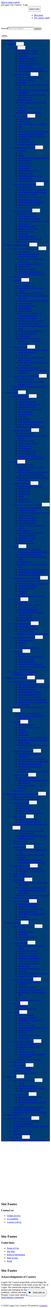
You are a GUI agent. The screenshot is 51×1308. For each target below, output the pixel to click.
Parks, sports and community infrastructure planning (25, 673)
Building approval (26, 725)
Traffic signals (18, 874)
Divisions (22, 997)
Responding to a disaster (29, 199)
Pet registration (24, 119)
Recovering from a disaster (30, 202)
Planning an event (26, 543)
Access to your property (29, 424)
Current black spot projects (30, 868)
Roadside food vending (28, 323)
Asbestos (22, 730)
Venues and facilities (21, 623)
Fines (14, 462)
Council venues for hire (28, 629)
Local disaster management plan (32, 192)
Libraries (16, 599)
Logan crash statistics (27, 906)
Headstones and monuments (30, 656)
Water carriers (24, 336)
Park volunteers (25, 412)
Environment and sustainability (26, 578)
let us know (42, 1185)
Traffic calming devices (28, 919)
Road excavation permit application (34, 895)
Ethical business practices (29, 264)
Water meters (24, 223)
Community (12, 392)
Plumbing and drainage (22, 751)
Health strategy (25, 501)
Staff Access (12, 1258)
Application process (27, 1017)
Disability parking (26, 441)
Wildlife (21, 593)
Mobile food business (27, 318)
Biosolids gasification (27, 241)
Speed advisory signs (27, 911)
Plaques (21, 654)
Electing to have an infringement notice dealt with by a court (32, 473)
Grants (15, 546)
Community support (27, 510)
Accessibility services (27, 607)
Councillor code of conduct (30, 990)
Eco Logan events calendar (30, 1097)
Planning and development (24, 681)
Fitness (21, 1083)
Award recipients (25, 379)
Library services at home (29, 617)
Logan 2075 (23, 939)
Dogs (20, 129)
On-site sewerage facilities (30, 764)
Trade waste (23, 355)
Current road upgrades (28, 819)
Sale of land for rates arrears (30, 68)
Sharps (21, 496)
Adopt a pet (23, 121)
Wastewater (23, 234)
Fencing (21, 150)
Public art (22, 645)
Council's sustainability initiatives (33, 973)
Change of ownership (27, 61)
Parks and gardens (20, 396)
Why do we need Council (23, 1073)
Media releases (19, 1065)
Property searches (20, 775)
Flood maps (17, 790)
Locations (22, 602)
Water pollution (25, 178)
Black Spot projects (21, 866)
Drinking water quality (28, 228)
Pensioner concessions (28, 53)
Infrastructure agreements (29, 713)
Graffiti (21, 155)
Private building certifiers (29, 727)
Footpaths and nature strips (30, 175)
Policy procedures (26, 1051)
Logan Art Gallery (26, 631)
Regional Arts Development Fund (33, 569)
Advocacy (22, 971)
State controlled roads (22, 876)
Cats (20, 126)
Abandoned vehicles (27, 451)
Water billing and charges (29, 218)
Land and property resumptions (32, 699)
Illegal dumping (25, 163)
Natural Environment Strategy (31, 596)
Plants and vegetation (27, 586)
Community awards (27, 538)
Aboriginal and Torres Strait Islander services (30, 613)
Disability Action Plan (22, 1131)
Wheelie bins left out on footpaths (33, 181)
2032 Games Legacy (27, 520)
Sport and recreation (27, 518)
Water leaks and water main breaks (33, 221)
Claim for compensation (29, 961)
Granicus (43, 1305)
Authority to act (25, 66)
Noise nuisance (25, 160)
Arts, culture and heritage (23, 637)
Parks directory (25, 399)
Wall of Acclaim (25, 540)
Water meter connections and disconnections (31, 358)
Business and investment (18, 245)
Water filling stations (27, 226)
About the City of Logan (23, 926)
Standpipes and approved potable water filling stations (33, 351)
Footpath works (25, 805)
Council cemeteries (26, 661)
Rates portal (23, 56)
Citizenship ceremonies (28, 963)
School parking (25, 446)
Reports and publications (29, 968)
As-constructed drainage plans (31, 759)
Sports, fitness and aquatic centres (33, 634)
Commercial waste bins (28, 367)
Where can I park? (26, 433)
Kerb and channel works (29, 810)
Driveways (23, 732)
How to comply (25, 283)
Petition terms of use (27, 1009)
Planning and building (16, 678)
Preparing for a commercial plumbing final (30, 767)
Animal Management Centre (30, 134)
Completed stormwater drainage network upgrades (32, 837)
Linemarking (24, 808)
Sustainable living (26, 588)
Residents (11, 44)
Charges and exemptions (29, 63)
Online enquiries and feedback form (28, 1140)
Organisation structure (28, 951)
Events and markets (27, 305)
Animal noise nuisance (28, 144)
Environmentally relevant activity (33, 300)
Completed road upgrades (29, 822)
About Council (13, 922)
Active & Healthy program (30, 486)
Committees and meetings (29, 1000)
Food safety (23, 499)
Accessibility (12, 1219)
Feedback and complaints (29, 958)
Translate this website (22, 1134)
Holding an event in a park (30, 409)
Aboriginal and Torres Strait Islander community (30, 534)
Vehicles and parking (21, 430)
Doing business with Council (25, 248)
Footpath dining (25, 311)
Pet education (24, 139)
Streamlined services (27, 689)
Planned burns (24, 419)
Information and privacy (29, 953)
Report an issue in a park (29, 404)
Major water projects (27, 216)
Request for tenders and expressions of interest (28, 255)
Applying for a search (28, 778)
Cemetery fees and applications (32, 667)
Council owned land (21, 1070)
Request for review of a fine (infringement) (30, 468)
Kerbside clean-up (26, 80)
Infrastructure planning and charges (34, 687)
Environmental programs (29, 581)
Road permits (18, 880)
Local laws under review (29, 1046)
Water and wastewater (22, 211)
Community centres (27, 626)
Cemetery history (25, 669)
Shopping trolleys (26, 173)
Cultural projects (25, 640)
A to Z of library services (29, 605)
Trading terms (24, 266)
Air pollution (24, 168)
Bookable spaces (25, 620)
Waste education (25, 100)
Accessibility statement (22, 1123)
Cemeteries (17, 651)
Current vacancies (26, 1015)
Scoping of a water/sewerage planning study (31, 717)
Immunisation (24, 489)
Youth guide (23, 1038)
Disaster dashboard (26, 187)
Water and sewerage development (27, 707)
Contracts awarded (26, 269)
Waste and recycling (21, 74)
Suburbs (22, 929)
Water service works (27, 213)
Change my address (27, 58)
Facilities (22, 82)
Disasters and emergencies (24, 184)
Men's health (23, 494)
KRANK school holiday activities (27, 1107)
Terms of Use (13, 1248)
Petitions (16, 1003)
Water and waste (19, 347)
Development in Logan (28, 684)
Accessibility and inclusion (19, 1118)
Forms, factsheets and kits (29, 697)
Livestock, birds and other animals (33, 131)
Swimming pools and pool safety (32, 737)
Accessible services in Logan (25, 1121)
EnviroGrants (24, 562)
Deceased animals (26, 141)
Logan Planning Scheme (29, 692)
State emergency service (29, 205)
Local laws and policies (22, 1041)
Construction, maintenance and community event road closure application (32, 890)
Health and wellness (21, 483)
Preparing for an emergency (30, 197)
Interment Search (25, 659)
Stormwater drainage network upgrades (30, 824)
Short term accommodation (30, 331)
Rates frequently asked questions (32, 71)
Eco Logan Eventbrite (28, 1099)
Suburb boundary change (29, 1059)
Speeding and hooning (28, 904)
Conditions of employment (30, 1020)
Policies (21, 1049)
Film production (25, 303)
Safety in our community (29, 507)
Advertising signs (26, 285)
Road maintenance (20, 803)
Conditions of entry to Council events (29, 1112)
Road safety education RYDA (31, 914)
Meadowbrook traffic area (29, 456)
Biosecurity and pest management (33, 583)
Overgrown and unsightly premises (33, 158)
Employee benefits (26, 1025)
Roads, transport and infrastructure (22, 794)
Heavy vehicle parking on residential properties (29, 314)
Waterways (23, 591)
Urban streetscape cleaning (30, 813)
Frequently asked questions (30, 271)
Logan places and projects (29, 694)
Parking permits (25, 448)
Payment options (25, 465)
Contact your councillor (28, 982)
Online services (14, 1115)
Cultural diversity (26, 515)
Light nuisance (24, 165)
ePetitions (22, 1006)
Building (16, 722)
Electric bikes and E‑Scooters (31, 458)
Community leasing (27, 523)
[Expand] (20, 44)
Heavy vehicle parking (28, 443)
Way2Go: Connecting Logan (25, 897)
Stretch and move (26, 1091)
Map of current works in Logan (26, 797)
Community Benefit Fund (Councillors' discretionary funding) (34, 550)
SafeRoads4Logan (20, 901)
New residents (24, 530)
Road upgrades (19, 816)
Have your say (19, 1062)
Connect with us (14, 1137)
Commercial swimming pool (30, 293)
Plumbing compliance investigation (33, 771)
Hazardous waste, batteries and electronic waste (32, 96)
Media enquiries (25, 1068)
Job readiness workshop (29, 1035)
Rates (14, 48)
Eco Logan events (20, 1094)
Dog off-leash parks (27, 401)
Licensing (16, 280)
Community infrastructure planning (33, 513)
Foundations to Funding (29, 574)
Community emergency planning (32, 189)
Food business (24, 308)
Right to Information (16, 1254)
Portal (9, 1261)
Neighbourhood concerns (23, 147)
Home (6, 1145)
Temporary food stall (27, 333)
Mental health (24, 491)
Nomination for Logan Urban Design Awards (31, 382)
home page (29, 1181)
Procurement (23, 251)
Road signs (23, 916)
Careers (15, 1012)
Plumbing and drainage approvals (33, 761)
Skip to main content (10, 2)
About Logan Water (27, 236)
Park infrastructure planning (30, 422)
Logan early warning (27, 194)
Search (4, 28)
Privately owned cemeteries (30, 664)
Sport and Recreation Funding (31, 572)
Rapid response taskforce (29, 170)
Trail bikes (22, 417)
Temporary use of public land (31, 427)
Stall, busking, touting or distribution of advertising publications (29, 341)
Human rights (24, 966)
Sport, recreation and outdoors (31, 1088)
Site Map (11, 1251)
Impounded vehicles (27, 453)
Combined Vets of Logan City (31, 136)
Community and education (30, 239)
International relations (27, 937)
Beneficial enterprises (27, 976)
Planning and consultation (29, 112)
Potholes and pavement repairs (26, 799)
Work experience (25, 1030)
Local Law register (26, 1044)
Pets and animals (19, 116)
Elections (22, 985)
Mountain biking (25, 414)
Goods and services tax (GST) (31, 274)
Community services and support (27, 505)
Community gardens (27, 406)
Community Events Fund (29, 554)
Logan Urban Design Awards (25, 376)
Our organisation (19, 943)
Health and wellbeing (27, 1086)
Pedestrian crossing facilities (30, 909)
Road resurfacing (20, 841)
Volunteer (22, 1033)
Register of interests (27, 987)
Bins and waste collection (29, 77)
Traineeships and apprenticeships (32, 1028)
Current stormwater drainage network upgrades (31, 832)
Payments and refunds (28, 51)
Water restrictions (26, 231)
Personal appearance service (30, 321)
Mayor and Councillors (22, 979)
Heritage (22, 643)
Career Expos (24, 1022)
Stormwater (23, 735)
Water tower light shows (29, 648)
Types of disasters (26, 207)
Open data (22, 934)
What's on (11, 1076)
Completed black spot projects (31, 871)
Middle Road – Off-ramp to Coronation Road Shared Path (31, 861)
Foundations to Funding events (26, 1110)
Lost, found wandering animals (32, 124)
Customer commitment (28, 956)
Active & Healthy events (23, 1080)
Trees (20, 153)
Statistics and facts (26, 932)
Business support (20, 276)
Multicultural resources (28, 610)
